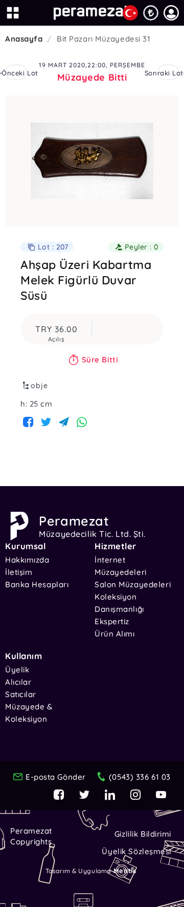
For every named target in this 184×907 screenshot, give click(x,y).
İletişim (18, 572)
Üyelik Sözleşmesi (136, 851)
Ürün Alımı (115, 634)
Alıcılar (18, 682)
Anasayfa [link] (23, 39)
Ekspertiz (112, 621)
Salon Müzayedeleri (133, 584)
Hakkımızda (27, 560)
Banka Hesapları (36, 584)
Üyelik (17, 669)
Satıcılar (20, 694)
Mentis (124, 870)
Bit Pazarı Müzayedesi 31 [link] (103, 39)
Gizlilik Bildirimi (142, 834)
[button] (171, 13)
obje (39, 385)
